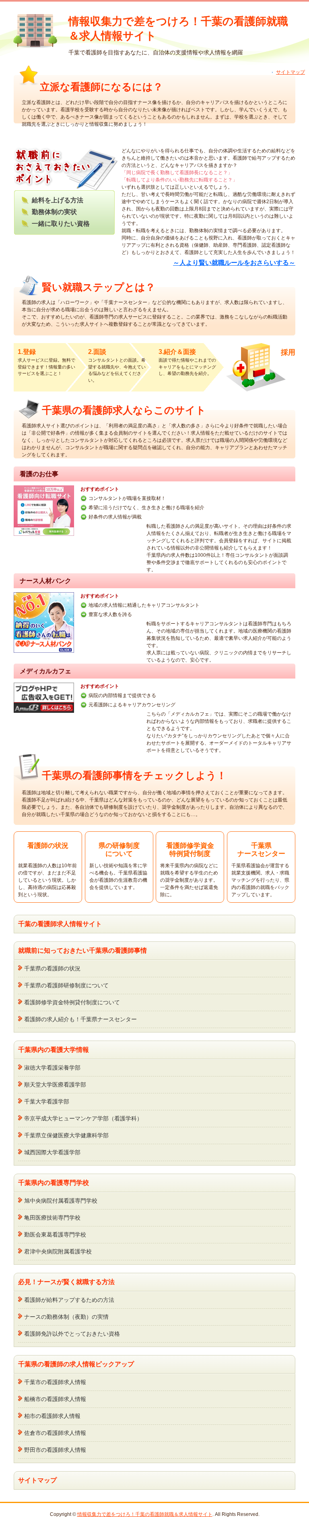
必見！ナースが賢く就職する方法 (66, 1281)
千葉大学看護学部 (46, 1101)
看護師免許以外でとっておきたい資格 (72, 1333)
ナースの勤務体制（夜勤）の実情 (66, 1317)
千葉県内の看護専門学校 (53, 1182)
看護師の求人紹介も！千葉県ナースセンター (80, 1019)
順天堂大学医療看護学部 (55, 1084)
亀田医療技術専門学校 (52, 1217)
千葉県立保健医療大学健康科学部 (66, 1135)
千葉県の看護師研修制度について (66, 985)
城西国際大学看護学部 (52, 1152)
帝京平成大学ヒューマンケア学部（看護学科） (83, 1118)
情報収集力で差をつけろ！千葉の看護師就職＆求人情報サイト (144, 1514)
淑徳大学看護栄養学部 (52, 1067)
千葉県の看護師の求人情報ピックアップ (76, 1364)
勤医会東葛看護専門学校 (55, 1234)
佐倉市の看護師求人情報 (55, 1433)
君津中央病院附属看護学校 (58, 1251)
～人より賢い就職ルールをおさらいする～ (234, 262)
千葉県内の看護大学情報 (53, 1049)
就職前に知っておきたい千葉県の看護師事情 (82, 950)
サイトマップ (290, 72)
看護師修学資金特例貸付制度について (72, 1002)
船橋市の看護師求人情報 (55, 1399)
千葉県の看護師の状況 (52, 968)
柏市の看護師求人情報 (52, 1416)
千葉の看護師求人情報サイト (60, 923)
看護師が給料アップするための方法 (69, 1300)
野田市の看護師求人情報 (55, 1450)
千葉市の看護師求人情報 (55, 1382)
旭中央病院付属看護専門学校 (60, 1200)
